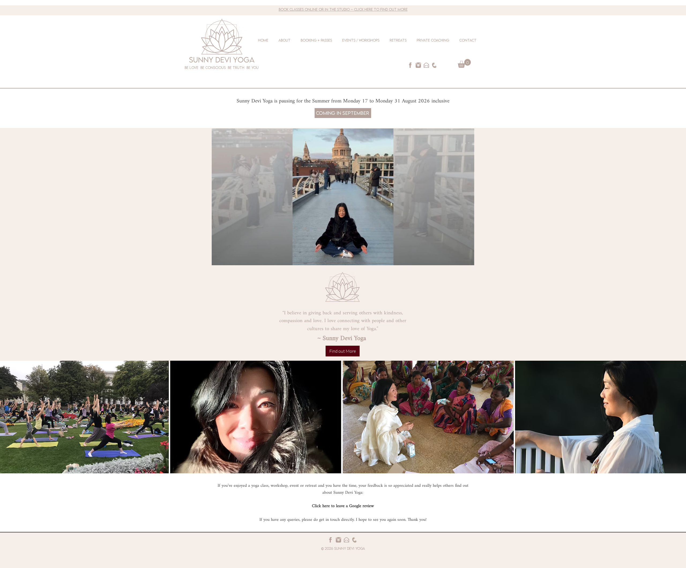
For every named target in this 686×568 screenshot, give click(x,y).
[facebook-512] (410, 65)
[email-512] (426, 65)
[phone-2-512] (434, 65)
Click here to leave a (330, 506)
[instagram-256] (418, 65)
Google (356, 506)
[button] (464, 63)
